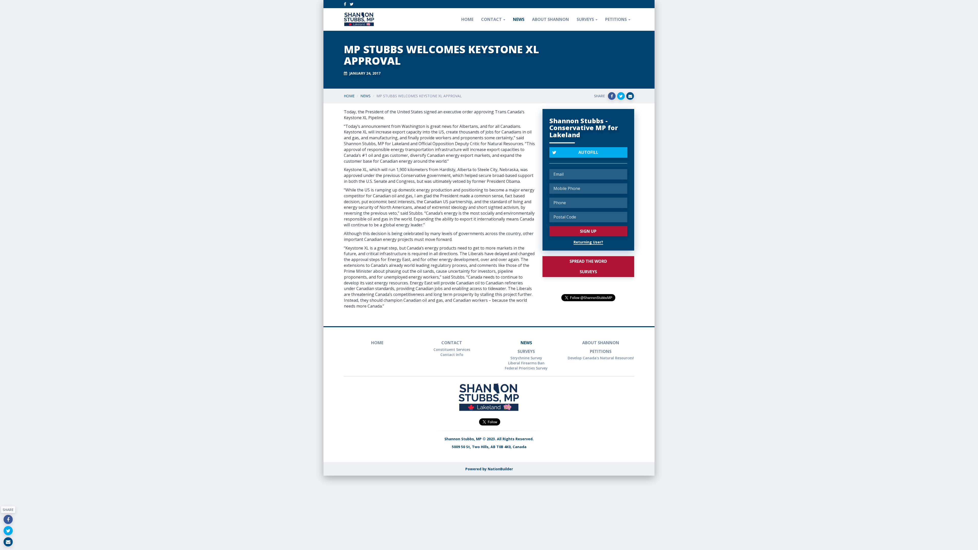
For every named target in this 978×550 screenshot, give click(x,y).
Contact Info (451, 354)
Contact (451, 343)
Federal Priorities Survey (526, 368)
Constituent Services (451, 349)
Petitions (601, 351)
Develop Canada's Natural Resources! (601, 357)
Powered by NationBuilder (489, 468)
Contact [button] (492, 19)
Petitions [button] (616, 19)
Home (467, 19)
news (518, 19)
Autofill (588, 152)
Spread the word (588, 261)
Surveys (588, 271)
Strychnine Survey (526, 357)
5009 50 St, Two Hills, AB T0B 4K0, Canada (489, 446)
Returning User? (588, 242)
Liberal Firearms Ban (526, 363)
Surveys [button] (586, 19)
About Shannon (550, 19)
